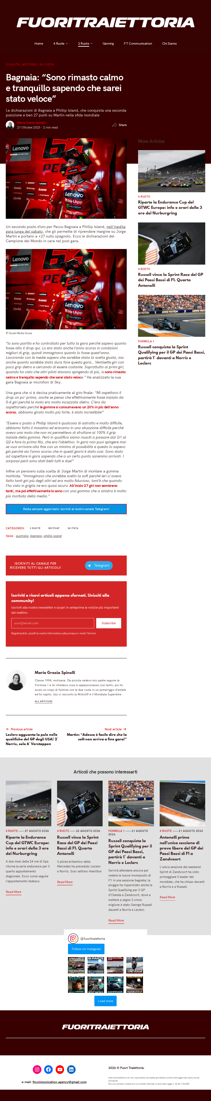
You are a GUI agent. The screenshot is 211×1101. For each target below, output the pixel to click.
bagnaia (36, 536)
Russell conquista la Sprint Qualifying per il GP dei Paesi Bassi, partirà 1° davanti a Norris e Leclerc (171, 355)
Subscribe (109, 623)
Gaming (108, 5)
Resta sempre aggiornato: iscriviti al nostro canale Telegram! (66, 509)
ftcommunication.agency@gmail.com (60, 1082)
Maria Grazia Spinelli (31, 122)
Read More (13, 892)
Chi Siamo (169, 5)
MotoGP (29, 64)
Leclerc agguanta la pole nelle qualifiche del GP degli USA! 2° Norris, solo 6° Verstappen (32, 739)
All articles (44, 701)
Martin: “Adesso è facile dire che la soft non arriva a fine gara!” (97, 737)
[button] (76, 965)
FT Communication (138, 5)
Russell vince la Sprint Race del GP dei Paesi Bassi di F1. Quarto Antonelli (170, 280)
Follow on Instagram (86, 949)
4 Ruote (58, 5)
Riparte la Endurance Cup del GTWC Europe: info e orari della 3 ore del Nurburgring (170, 207)
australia (22, 536)
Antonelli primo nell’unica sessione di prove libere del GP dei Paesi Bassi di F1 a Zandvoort (181, 848)
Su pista (46, 64)
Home (38, 5)
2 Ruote (83, 5)
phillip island (53, 536)
